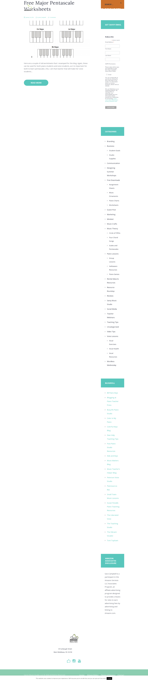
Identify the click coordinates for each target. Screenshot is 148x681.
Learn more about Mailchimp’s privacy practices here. (111, 100)
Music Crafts (112, 224)
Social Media (112, 309)
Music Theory (112, 228)
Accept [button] (109, 678)
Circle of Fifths (114, 233)
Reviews (110, 296)
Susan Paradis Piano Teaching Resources (113, 507)
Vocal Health (114, 349)
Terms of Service (108, 675)
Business (110, 146)
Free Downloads (113, 180)
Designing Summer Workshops (111, 172)
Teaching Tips (112, 322)
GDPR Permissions (110, 64)
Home (81, 675)
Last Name (108, 55)
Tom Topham (112, 540)
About (79, 9)
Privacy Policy (92, 675)
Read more (36, 82)
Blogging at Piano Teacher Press (113, 401)
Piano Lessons (113, 254)
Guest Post (111, 210)
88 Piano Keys (112, 393)
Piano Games (114, 274)
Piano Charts (114, 201)
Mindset (110, 219)
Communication (113, 163)
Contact (121, 675)
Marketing (111, 214)
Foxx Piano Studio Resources (111, 447)
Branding (111, 141)
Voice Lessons (112, 336)
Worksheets (113, 205)
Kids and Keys (112, 456)
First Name (108, 48)
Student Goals (114, 150)
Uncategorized (113, 327)
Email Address (109, 42)
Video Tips (111, 331)
